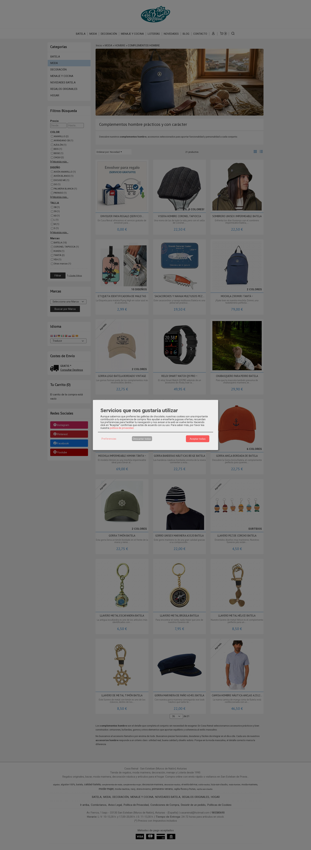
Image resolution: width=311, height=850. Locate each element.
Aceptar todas (198, 438)
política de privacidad (122, 428)
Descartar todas (142, 438)
